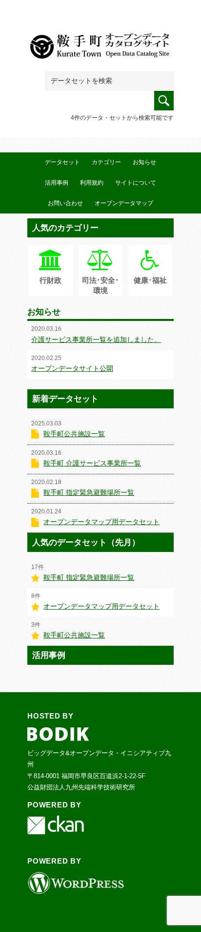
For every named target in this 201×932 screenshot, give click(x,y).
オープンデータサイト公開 (72, 368)
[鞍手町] (100, 45)
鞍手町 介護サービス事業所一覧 (92, 463)
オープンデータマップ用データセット (101, 522)
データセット (62, 162)
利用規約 (91, 182)
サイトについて (135, 182)
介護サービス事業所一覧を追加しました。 (96, 339)
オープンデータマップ (124, 203)
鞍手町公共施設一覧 (74, 434)
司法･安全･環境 (100, 285)
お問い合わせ (65, 203)
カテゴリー (106, 162)
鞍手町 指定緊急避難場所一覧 (88, 492)
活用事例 (56, 182)
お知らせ (144, 162)
